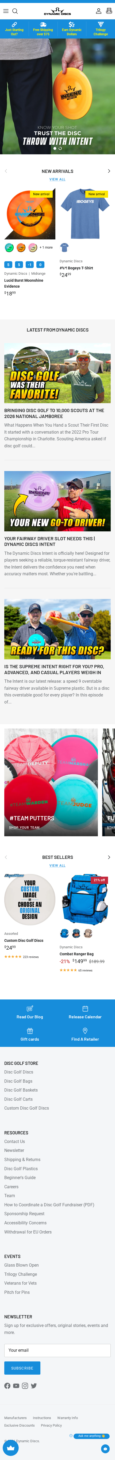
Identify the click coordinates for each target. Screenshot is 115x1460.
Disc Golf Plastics (21, 1168)
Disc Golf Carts (18, 1099)
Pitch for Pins (17, 1292)
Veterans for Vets (20, 1283)
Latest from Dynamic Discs (58, 329)
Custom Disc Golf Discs (26, 1108)
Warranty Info (67, 1418)
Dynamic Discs (27, 1441)
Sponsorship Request (24, 1213)
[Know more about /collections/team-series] (57, 96)
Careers (11, 1186)
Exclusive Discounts (19, 1425)
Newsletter (14, 1150)
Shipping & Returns (22, 1159)
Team (9, 1195)
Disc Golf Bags (18, 1081)
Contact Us (14, 1141)
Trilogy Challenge (20, 1274)
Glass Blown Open (21, 1265)
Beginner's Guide (20, 1177)
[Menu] (6, 11)
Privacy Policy (51, 1425)
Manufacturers (15, 1418)
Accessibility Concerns (25, 1222)
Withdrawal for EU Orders (28, 1232)
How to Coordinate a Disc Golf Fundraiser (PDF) (49, 1204)
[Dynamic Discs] (57, 11)
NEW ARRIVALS (57, 171)
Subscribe (22, 1368)
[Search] (18, 11)
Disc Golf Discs (18, 1072)
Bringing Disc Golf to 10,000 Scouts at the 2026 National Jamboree (54, 413)
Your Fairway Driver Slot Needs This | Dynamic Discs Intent (49, 541)
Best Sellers (57, 857)
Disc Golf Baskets (21, 1090)
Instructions (42, 1418)
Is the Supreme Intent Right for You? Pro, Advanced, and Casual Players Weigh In (54, 669)
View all (57, 179)
